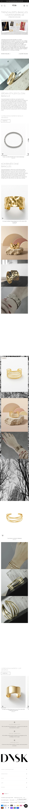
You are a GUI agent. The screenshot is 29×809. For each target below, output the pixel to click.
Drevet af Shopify (21, 802)
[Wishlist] (26, 806)
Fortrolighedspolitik (5, 802)
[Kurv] (27, 5)
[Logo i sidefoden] (14, 758)
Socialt (3, 787)
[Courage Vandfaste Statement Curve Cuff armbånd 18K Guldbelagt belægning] (13, 692)
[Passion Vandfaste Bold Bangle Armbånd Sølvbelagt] (13, 139)
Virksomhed (4, 773)
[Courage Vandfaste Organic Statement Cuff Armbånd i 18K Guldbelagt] (14, 202)
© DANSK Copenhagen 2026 (7, 797)
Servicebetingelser (5, 800)
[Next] (27, 1)
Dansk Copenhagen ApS (7, 769)
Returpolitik (12, 800)
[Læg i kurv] (2, 154)
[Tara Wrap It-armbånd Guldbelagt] (14, 519)
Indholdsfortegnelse (18, 797)
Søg (24, 797)
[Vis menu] (1, 5)
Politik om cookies (13, 802)
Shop (2, 778)
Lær (2, 782)
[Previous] (1, 1)
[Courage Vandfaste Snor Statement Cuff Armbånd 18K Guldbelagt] (14, 374)
